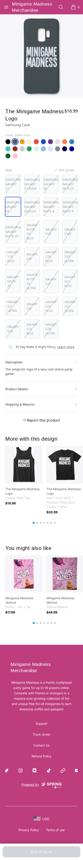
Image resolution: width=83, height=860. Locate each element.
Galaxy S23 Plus (32, 328)
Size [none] (8, 170)
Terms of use (55, 830)
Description (13, 362)
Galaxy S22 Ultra (70, 306)
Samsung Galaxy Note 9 (70, 206)
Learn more (65, 347)
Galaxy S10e (70, 231)
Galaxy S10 (51, 231)
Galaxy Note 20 (13, 281)
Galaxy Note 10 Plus (32, 231)
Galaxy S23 (13, 328)
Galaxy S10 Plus (13, 256)
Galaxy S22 (32, 306)
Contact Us (41, 745)
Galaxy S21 (51, 281)
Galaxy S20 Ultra (70, 256)
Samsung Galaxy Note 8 (51, 206)
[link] (24, 464)
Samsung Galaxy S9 (13, 206)
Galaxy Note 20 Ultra (32, 281)
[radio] (13, 184)
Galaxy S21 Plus (70, 281)
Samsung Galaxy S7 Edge (32, 184)
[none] (63, 170)
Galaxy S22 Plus (51, 306)
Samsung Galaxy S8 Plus (70, 184)
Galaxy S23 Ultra (51, 328)
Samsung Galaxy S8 (51, 184)
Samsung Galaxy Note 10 (13, 231)
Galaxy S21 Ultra (13, 306)
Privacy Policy (29, 830)
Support (41, 723)
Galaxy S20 (32, 256)
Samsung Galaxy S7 (13, 184)
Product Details (16, 389)
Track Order (41, 734)
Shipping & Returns (20, 404)
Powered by (30, 784)
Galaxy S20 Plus (51, 256)
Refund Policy (42, 756)
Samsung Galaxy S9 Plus (32, 206)
